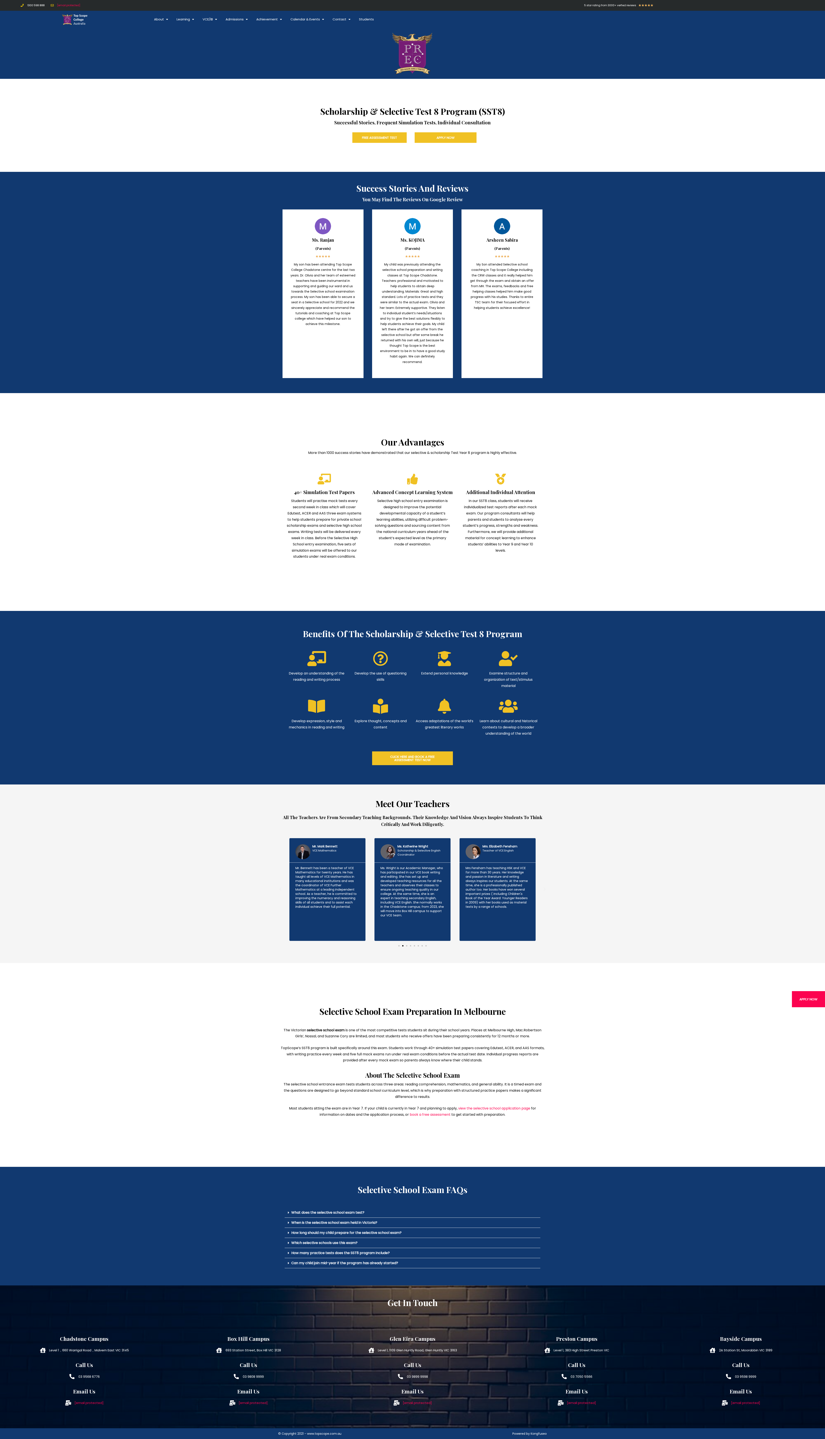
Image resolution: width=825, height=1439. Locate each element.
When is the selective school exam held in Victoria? (334, 1222)
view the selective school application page (494, 1108)
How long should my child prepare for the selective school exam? (346, 1232)
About (159, 19)
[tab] (412, 1213)
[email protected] (68, 5)
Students (366, 19)
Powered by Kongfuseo (529, 1433)
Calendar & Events (305, 19)
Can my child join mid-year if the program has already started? (344, 1262)
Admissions (235, 19)
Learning (183, 19)
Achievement (267, 19)
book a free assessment (430, 1114)
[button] (808, 999)
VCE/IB (208, 19)
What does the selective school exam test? (327, 1212)
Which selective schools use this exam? (324, 1242)
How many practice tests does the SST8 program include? (340, 1252)
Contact (339, 19)
